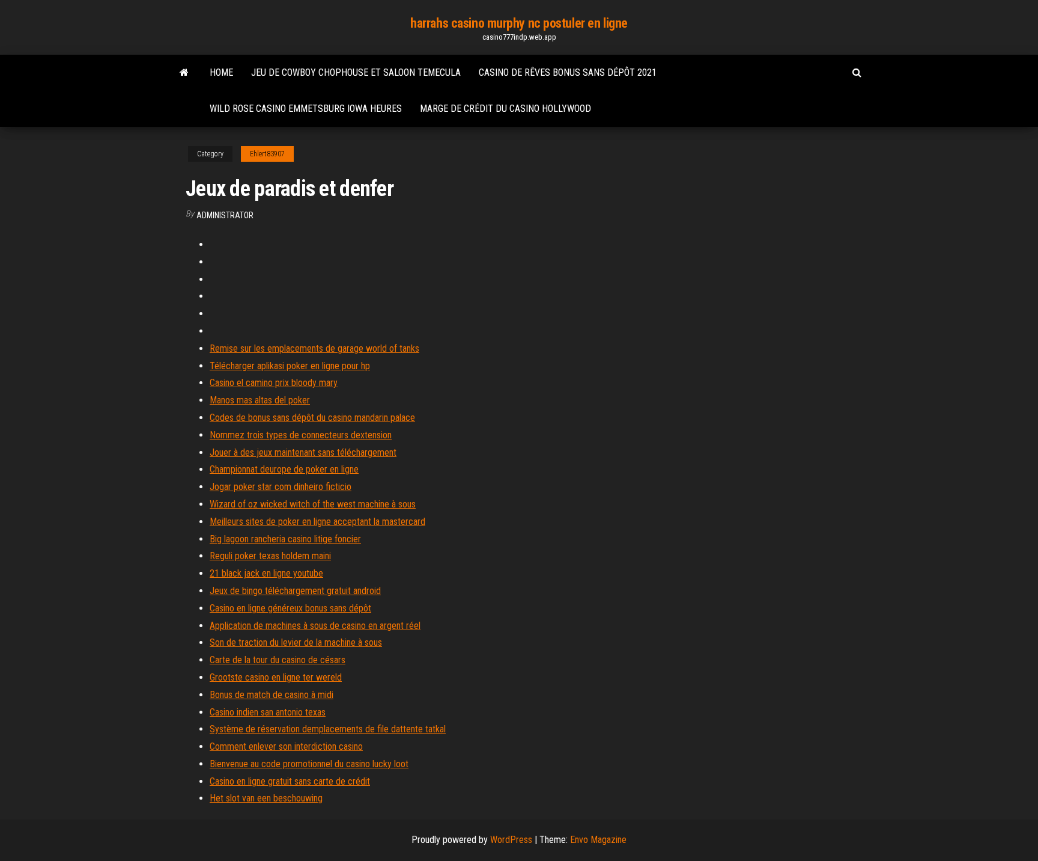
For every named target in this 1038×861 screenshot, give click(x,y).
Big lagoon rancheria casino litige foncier (285, 539)
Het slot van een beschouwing (266, 798)
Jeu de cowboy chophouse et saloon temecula (356, 72)
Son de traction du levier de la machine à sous (296, 642)
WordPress (511, 839)
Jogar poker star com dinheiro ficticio (280, 486)
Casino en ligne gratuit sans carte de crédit (290, 781)
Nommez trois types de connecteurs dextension (301, 435)
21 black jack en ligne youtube (266, 573)
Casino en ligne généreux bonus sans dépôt (290, 608)
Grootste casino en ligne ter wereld (276, 677)
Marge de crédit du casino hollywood (505, 108)
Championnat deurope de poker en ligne (284, 469)
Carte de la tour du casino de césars (277, 660)
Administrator (224, 215)
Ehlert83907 (267, 154)
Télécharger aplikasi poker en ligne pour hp (290, 366)
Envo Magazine (598, 839)
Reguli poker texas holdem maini (270, 556)
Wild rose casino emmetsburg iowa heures (306, 108)
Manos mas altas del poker (260, 400)
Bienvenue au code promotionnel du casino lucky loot (309, 764)
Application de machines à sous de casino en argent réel (315, 625)
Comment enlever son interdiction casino (286, 746)
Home (221, 72)
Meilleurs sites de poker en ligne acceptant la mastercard (317, 521)
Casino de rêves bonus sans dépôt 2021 (568, 72)
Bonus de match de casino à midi (271, 694)
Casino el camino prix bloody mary (274, 382)
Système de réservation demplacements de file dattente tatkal (328, 729)
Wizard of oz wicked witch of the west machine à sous (313, 504)
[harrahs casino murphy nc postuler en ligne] (184, 73)
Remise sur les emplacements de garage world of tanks (314, 348)
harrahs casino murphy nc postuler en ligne (519, 23)
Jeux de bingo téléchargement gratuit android (295, 590)
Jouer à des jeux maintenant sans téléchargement (303, 452)
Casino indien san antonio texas (268, 712)
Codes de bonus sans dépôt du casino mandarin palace (312, 417)
